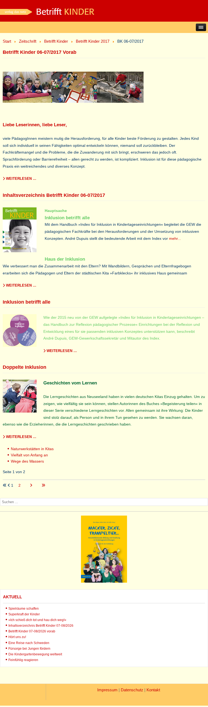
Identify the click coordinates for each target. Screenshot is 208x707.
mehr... (175, 238)
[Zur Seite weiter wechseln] (31, 485)
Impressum (107, 690)
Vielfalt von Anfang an (29, 455)
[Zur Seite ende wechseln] (43, 485)
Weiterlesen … (20, 179)
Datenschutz (132, 690)
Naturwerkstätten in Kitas (32, 449)
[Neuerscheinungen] (104, 581)
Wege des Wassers (27, 461)
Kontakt (153, 690)
